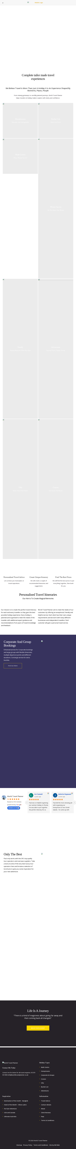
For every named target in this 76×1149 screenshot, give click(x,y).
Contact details (46, 1105)
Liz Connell (38, 794)
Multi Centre (45, 1067)
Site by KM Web (54, 1145)
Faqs (42, 1116)
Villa (42, 1083)
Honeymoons (45, 1071)
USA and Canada (9, 1112)
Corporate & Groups (47, 1075)
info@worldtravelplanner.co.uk (18, 1075)
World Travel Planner (15, 796)
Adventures (45, 1091)
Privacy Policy (27, 1145)
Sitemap (19, 1145)
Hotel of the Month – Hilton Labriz (15, 1105)
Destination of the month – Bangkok (16, 1101)
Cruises (43, 1079)
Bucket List (44, 1087)
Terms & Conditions (47, 1120)
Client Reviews (46, 1112)
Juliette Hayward (64, 794)
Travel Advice (45, 1101)
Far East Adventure (10, 1109)
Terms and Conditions (40, 1145)
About (43, 1109)
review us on (12, 808)
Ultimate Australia (10, 1116)
